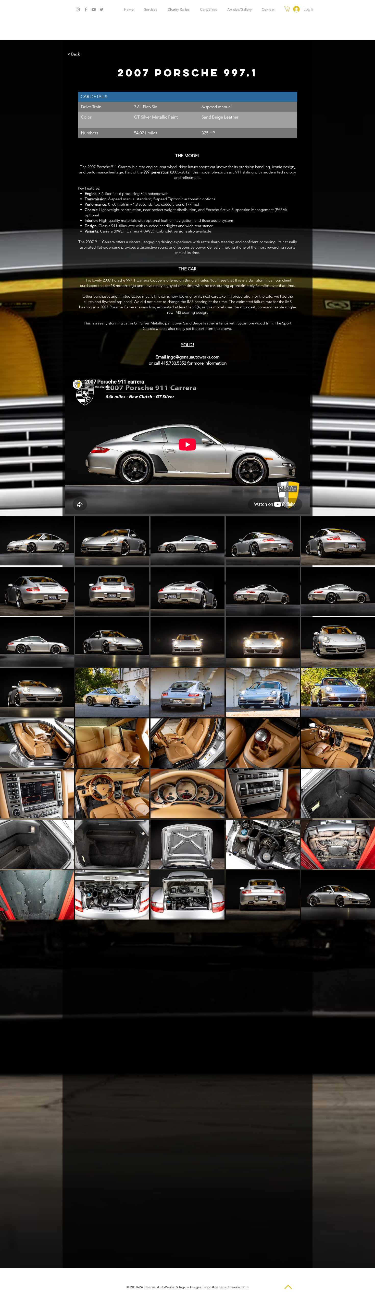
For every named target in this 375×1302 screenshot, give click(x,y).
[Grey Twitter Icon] (101, 9)
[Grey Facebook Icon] (85, 9)
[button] (287, 8)
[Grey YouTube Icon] (93, 9)
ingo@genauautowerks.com (226, 1287)
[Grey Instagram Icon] (77, 9)
